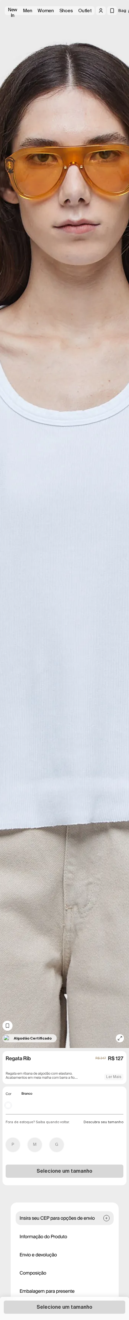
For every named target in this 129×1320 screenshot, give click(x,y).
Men (27, 11)
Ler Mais (113, 1076)
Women (46, 11)
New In (12, 11)
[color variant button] (8, 1105)
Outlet (84, 11)
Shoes (66, 11)
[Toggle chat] (119, 47)
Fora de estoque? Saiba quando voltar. (38, 1122)
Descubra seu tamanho (103, 1122)
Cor (8, 1094)
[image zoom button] (120, 1038)
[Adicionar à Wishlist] (8, 1026)
